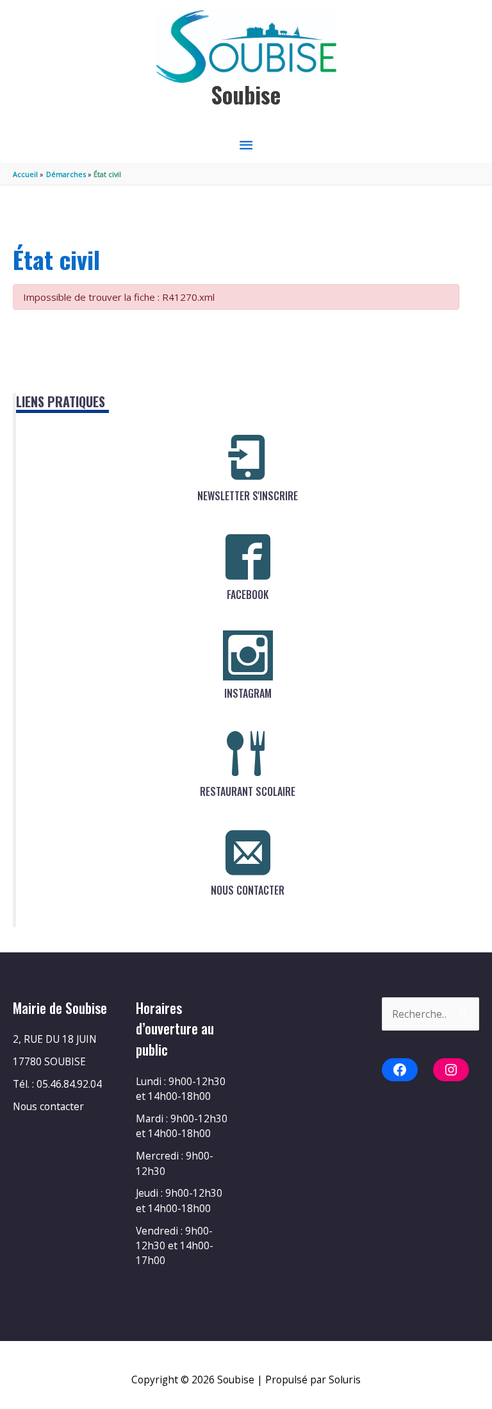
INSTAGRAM (248, 693)
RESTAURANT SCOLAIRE (247, 791)
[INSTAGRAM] (248, 655)
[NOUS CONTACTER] (248, 852)
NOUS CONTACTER (247, 890)
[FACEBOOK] (248, 557)
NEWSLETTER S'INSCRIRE (247, 495)
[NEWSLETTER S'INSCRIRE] (248, 458)
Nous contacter (48, 1106)
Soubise (246, 94)
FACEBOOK (247, 594)
